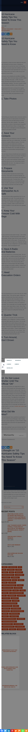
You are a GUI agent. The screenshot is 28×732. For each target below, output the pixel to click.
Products (9, 360)
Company (17, 364)
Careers (9, 364)
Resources (18, 360)
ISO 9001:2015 (10, 368)
